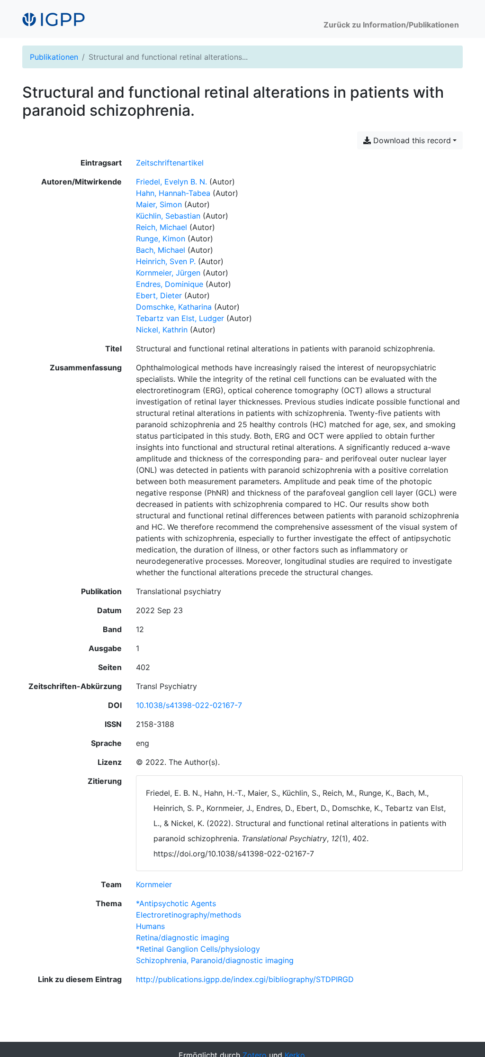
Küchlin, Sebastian (168, 216)
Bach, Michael (160, 250)
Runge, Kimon (160, 238)
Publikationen (54, 57)
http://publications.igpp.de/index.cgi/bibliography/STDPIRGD (245, 979)
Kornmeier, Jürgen (168, 272)
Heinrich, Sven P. (166, 261)
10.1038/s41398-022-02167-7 (189, 705)
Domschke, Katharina (174, 307)
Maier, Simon (159, 204)
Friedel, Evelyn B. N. (171, 181)
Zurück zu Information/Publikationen (391, 24)
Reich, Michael (161, 227)
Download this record (411, 140)
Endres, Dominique (169, 284)
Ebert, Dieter (159, 295)
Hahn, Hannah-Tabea (173, 193)
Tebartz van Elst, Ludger (180, 318)
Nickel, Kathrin (162, 329)
